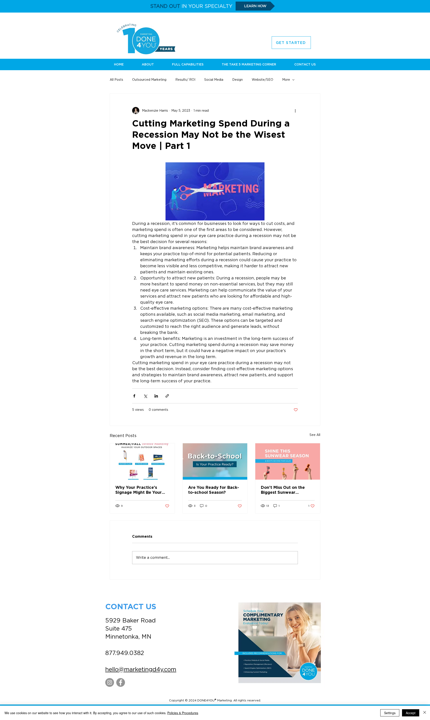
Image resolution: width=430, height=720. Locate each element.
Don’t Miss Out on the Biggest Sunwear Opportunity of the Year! (286, 490)
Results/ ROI (185, 79)
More (286, 79)
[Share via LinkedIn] (156, 396)
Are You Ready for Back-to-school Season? (213, 490)
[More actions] (295, 110)
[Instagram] (109, 682)
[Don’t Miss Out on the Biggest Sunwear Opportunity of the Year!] (287, 461)
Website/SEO (262, 79)
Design (237, 79)
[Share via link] (167, 396)
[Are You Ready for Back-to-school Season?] (215, 461)
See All (315, 435)
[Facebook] (120, 682)
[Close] (424, 712)
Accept (410, 713)
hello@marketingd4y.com (140, 669)
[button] (148, 64)
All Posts (116, 79)
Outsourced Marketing (149, 79)
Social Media (213, 79)
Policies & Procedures (182, 713)
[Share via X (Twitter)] (145, 396)
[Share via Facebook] (134, 396)
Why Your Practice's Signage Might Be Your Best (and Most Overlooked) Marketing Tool (139, 490)
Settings (390, 713)
